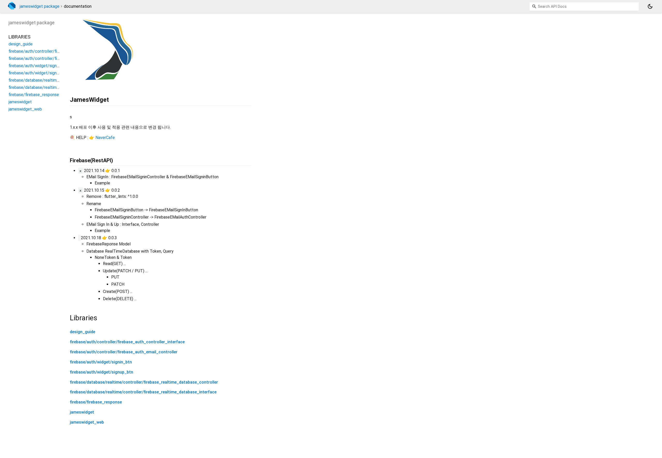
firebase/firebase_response (96, 402)
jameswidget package (39, 6)
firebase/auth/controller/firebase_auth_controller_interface (127, 341)
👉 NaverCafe (102, 137)
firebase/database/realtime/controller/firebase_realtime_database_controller (144, 382)
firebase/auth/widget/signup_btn (101, 372)
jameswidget (82, 412)
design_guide (82, 331)
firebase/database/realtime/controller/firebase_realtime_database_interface (143, 392)
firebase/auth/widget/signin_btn (101, 362)
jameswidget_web (87, 422)
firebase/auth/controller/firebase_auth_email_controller (123, 352)
